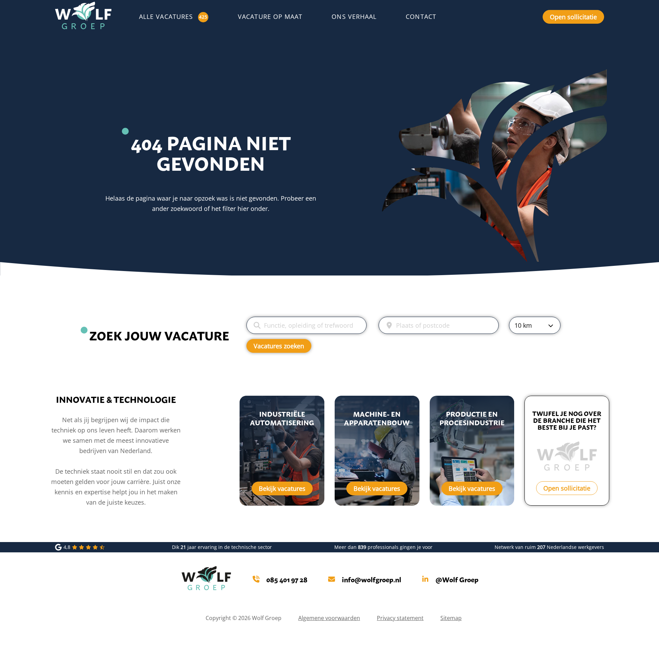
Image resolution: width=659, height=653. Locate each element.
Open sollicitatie (573, 17)
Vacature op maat (270, 16)
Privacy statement (400, 617)
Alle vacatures (166, 16)
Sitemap (451, 617)
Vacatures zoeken (279, 346)
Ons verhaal (354, 16)
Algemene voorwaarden (329, 617)
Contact (421, 16)
